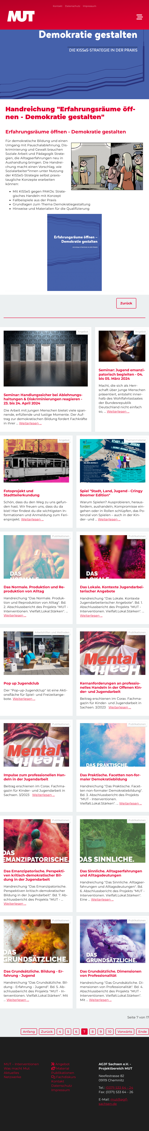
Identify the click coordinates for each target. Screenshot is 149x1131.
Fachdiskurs (66, 1077)
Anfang (29, 1031)
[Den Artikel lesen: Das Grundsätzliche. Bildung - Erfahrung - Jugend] (36, 941)
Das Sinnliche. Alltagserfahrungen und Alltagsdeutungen (111, 873)
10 (109, 1031)
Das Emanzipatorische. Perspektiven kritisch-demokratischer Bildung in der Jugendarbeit (34, 875)
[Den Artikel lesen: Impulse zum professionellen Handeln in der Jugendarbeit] (36, 745)
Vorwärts (125, 1031)
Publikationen (62, 1073)
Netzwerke (12, 1077)
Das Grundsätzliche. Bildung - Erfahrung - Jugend (33, 973)
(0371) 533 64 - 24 (119, 1087)
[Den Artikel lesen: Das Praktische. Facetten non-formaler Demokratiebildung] (112, 745)
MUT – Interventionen (21, 1064)
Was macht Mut (17, 1068)
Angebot (62, 1064)
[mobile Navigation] (140, 17)
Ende (142, 1031)
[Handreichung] (74, 252)
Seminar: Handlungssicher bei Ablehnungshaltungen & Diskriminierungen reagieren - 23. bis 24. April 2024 (43, 399)
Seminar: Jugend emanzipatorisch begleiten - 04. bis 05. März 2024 (122, 374)
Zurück (126, 303)
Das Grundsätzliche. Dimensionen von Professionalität (110, 973)
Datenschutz (72, 6)
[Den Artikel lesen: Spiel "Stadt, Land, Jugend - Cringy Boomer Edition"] (112, 461)
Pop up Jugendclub (21, 683)
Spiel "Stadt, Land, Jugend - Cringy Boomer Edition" (111, 493)
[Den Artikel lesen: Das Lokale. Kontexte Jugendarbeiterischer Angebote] (112, 557)
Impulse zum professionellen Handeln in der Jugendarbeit (35, 777)
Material (62, 1068)
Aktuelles (11, 1073)
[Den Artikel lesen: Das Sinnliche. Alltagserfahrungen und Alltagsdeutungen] (112, 841)
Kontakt (57, 6)
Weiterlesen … (30, 423)
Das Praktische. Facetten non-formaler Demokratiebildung (110, 777)
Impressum (89, 6)
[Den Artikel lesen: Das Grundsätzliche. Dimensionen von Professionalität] (112, 941)
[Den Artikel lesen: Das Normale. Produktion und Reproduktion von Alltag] (36, 557)
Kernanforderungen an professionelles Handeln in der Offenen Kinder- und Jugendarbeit (111, 687)
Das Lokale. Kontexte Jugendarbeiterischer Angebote (112, 589)
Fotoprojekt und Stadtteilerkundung (22, 493)
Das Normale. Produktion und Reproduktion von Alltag (34, 589)
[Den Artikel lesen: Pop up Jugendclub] (36, 653)
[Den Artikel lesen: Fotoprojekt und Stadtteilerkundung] (36, 461)
